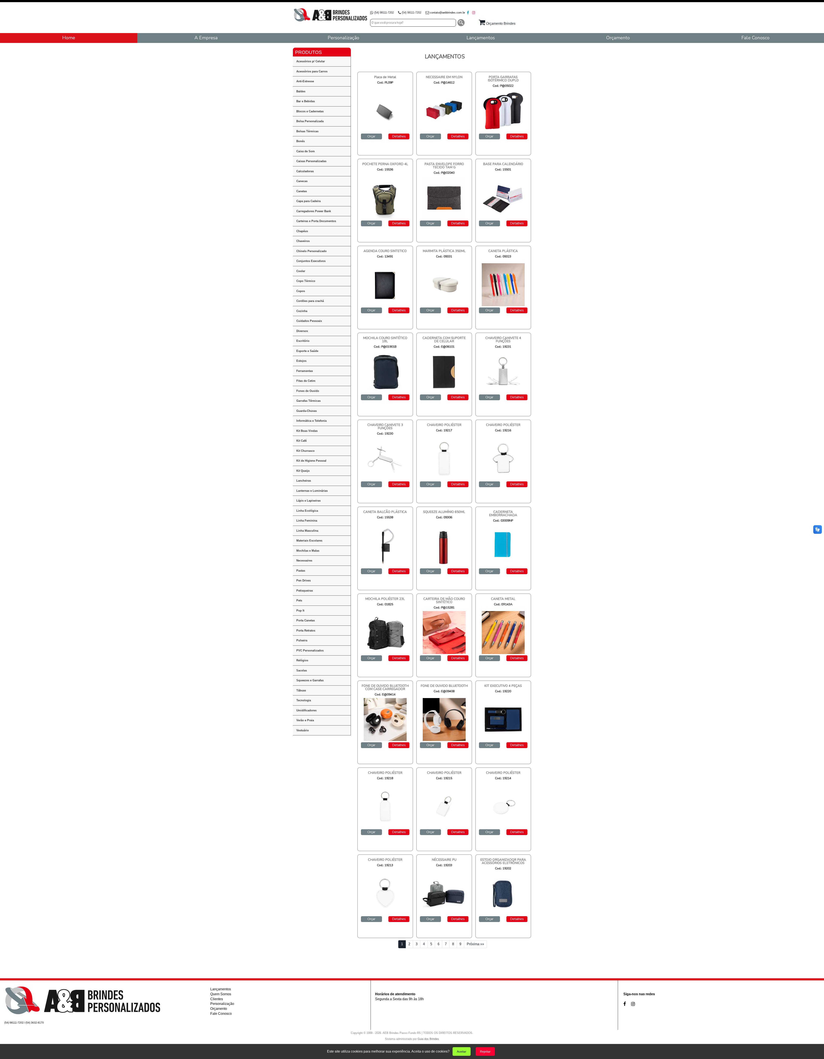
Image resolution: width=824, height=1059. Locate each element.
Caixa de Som (305, 151)
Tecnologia (303, 700)
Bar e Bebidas (305, 101)
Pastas (300, 570)
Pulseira (301, 640)
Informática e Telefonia (311, 420)
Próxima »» (475, 944)
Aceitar (461, 1051)
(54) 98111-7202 (384, 12)
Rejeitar (485, 1051)
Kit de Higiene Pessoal (311, 460)
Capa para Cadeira (308, 201)
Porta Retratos (305, 630)
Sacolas (301, 670)
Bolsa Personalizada (310, 121)
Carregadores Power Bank (313, 211)
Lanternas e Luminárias (312, 490)
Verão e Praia (305, 720)
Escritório (302, 340)
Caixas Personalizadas (311, 161)
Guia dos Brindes (428, 1039)
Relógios (302, 660)
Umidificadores (306, 710)
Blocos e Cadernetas (310, 111)
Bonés (300, 141)
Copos (300, 291)
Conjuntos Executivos (311, 261)
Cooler (300, 271)
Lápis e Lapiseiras (308, 500)
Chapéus (302, 231)
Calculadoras (305, 171)
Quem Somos (220, 994)
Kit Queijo (303, 470)
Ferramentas (304, 371)
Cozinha (301, 311)
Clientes (216, 999)
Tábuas (301, 690)
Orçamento (218, 1008)
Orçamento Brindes (500, 23)
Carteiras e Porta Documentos (316, 221)
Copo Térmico (305, 281)
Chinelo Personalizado (311, 251)
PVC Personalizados (310, 650)
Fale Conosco (221, 1013)
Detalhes (399, 136)
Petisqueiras (304, 590)
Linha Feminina (306, 520)
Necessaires (304, 560)
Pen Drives (303, 580)
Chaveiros (303, 241)
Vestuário (302, 730)
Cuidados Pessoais (309, 321)
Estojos (301, 360)
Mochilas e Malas (307, 550)
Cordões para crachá (310, 301)
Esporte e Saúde (307, 351)
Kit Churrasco (305, 450)
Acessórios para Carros (311, 71)
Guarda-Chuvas (306, 410)
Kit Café (301, 440)
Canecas (301, 181)
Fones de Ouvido (307, 391)
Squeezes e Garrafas (310, 680)
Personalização (222, 1004)
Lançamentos (220, 989)
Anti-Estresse (305, 81)
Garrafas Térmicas (308, 400)
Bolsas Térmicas (307, 131)
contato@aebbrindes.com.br (447, 12)
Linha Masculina (307, 530)
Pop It (300, 610)
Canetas (301, 191)
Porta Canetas (305, 620)
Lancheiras (303, 480)
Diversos (302, 331)
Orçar (371, 136)
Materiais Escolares (309, 540)
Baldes (300, 91)
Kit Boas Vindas (307, 430)
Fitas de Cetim (305, 380)
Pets (299, 600)
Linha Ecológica (307, 510)
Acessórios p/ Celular (310, 61)
